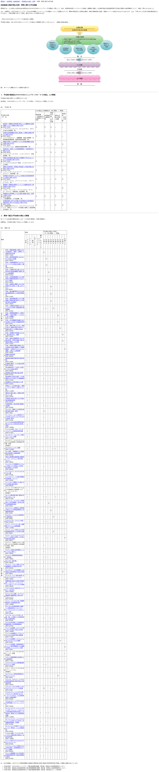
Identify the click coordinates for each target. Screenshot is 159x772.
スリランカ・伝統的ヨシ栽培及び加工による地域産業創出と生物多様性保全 (15, 509)
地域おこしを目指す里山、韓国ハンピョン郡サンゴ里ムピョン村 (15, 387)
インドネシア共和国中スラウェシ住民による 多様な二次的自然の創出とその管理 (15, 465)
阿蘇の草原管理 (10, 354)
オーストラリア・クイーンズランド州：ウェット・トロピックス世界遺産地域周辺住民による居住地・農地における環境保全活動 (15, 712)
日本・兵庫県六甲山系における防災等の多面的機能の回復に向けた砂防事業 (15, 271)
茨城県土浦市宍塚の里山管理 (14, 373)
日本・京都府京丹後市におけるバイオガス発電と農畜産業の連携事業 (15, 307)
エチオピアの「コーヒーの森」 (15, 520)
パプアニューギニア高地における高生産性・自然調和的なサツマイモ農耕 (15, 747)
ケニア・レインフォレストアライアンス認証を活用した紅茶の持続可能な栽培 (15, 537)
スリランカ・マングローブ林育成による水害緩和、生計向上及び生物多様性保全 (15, 502)
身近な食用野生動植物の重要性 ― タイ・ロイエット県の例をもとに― (15, 458)
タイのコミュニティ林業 (13, 447)
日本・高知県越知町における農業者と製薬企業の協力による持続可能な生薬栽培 (15, 300)
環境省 (3, 1)
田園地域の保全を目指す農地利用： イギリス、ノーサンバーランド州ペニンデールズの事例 (15, 582)
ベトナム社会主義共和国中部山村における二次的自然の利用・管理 (15, 423)
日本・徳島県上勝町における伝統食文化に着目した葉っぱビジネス (15, 285)
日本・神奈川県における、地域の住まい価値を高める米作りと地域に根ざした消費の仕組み (15, 327)
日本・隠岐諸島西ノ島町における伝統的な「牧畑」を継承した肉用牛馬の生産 (15, 251)
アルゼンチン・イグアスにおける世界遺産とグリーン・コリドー (15, 702)
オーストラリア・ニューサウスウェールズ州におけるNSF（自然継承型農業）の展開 (15, 720)
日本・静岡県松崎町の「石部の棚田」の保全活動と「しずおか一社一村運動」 (15, 314)
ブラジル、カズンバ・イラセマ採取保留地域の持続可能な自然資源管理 (15, 681)
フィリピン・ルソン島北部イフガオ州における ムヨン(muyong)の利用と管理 (15, 416)
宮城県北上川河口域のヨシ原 (14, 382)
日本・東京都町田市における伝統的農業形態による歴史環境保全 (15, 293)
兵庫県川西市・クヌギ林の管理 (15, 363)
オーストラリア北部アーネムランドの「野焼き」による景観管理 (15, 727)
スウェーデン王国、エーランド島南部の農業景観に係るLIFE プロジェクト (15, 595)
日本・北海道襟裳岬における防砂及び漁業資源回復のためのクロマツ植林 (15, 278)
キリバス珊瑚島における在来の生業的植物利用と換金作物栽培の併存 (15, 755)
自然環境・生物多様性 (13, 1)
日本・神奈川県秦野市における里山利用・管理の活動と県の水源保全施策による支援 (15, 340)
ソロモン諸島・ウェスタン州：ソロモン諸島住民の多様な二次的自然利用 (15, 735)
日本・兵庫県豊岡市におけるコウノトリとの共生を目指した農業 (15, 264)
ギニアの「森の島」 (12, 561)
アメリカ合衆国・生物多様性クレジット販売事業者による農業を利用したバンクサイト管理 (15, 646)
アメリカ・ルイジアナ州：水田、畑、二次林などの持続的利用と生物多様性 (15, 617)
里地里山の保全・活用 (28, 1)
